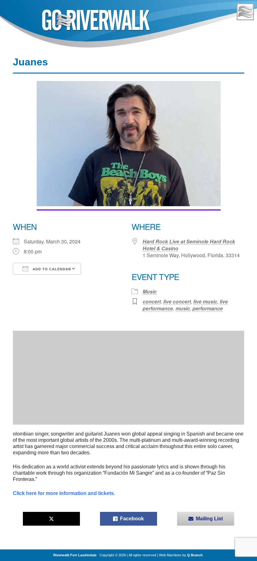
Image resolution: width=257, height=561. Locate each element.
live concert (177, 301)
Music (150, 291)
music (183, 308)
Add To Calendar (51, 269)
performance (207, 308)
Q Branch (195, 555)
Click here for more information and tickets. (64, 493)
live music (205, 301)
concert (152, 301)
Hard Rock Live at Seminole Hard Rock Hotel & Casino (189, 245)
